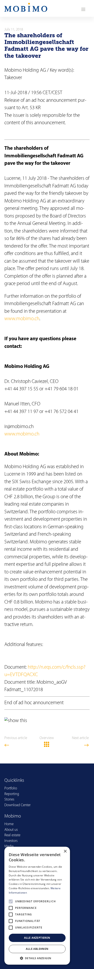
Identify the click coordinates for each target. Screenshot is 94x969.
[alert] (37, 906)
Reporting (11, 794)
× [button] (65, 851)
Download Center (17, 805)
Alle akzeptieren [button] (37, 938)
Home (9, 824)
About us (11, 830)
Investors (10, 841)
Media (9, 846)
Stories (9, 799)
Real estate (12, 835)
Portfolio (10, 788)
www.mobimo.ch (21, 318)
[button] (37, 958)
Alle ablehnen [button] (37, 949)
